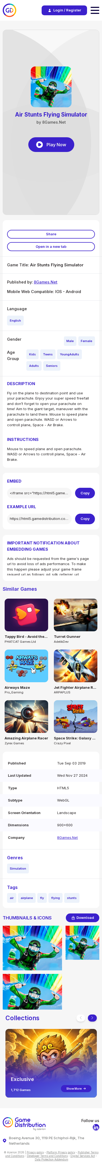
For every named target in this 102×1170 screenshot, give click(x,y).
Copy (85, 493)
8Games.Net (45, 282)
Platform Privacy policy (61, 1152)
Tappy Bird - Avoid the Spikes (26, 636)
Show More (74, 1088)
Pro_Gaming (14, 692)
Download (85, 917)
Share (51, 234)
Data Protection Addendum (51, 1159)
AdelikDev (61, 642)
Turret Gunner (67, 636)
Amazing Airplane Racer (26, 738)
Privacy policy (35, 1152)
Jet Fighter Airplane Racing (75, 687)
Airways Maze (17, 687)
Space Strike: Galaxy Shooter (75, 738)
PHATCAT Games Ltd (20, 642)
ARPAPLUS (62, 692)
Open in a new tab (51, 246)
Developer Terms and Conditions (47, 1155)
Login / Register (67, 10)
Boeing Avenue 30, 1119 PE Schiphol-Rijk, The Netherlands (46, 1140)
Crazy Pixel (62, 743)
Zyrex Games (14, 743)
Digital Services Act (82, 1155)
